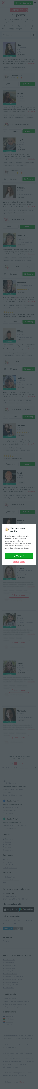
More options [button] (19, 561)
